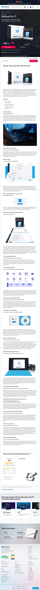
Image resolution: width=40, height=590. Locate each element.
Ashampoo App (31, 572)
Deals (30, 569)
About (16, 563)
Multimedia (30, 548)
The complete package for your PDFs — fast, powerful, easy (19, 4)
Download (23, 47)
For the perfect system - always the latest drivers (8, 515)
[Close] (39, 1)
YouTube (25, 588)
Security (29, 553)
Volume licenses (5, 576)
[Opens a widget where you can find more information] (35, 588)
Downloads (30, 570)
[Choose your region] (30, 7)
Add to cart (9, 47)
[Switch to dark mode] (28, 7)
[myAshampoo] (25, 7)
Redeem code (30, 574)
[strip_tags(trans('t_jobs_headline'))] (13, 557)
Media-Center (4, 581)
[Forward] (38, 510)
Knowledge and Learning (32, 558)
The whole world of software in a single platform (23, 515)
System (29, 549)
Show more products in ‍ (31, 58)
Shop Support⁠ (30, 564)
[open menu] (37, 7)
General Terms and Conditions (18, 565)
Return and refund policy (19, 573)
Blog (14, 588)
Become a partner (5, 579)
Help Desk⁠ (30, 563)
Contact (3, 570)
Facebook (19, 588)
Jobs (2, 568)
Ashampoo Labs (4, 566)
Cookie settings (17, 569)
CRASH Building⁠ (5, 571)
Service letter (30, 577)
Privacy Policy (17, 567)
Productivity (30, 551)
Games (29, 555)
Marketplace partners (6, 577)
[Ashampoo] (5, 547)
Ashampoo (30, 579)
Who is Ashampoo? (5, 563)
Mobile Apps (30, 556)
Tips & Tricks (30, 576)
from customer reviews (13, 52)
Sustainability (4, 564)
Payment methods (18, 571)
